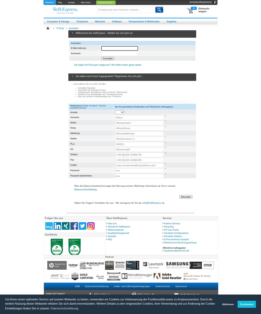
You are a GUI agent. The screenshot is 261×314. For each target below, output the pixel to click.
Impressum (181, 286)
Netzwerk (100, 21)
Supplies (171, 21)
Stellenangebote (116, 230)
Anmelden (74, 28)
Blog (60, 2)
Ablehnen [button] (228, 304)
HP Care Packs (171, 230)
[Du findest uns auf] (74, 226)
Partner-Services (172, 223)
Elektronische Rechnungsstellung (180, 242)
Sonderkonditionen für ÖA (176, 251)
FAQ (110, 239)
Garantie (112, 236)
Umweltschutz (162, 286)
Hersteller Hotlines (173, 236)
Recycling (169, 226)
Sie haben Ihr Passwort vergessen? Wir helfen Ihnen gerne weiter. (108, 65)
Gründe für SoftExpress (119, 226)
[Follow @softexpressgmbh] (82, 226)
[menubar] (87, 2)
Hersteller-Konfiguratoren (176, 233)
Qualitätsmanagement (118, 233)
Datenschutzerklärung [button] (64, 308)
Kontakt (72, 2)
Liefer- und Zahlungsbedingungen (132, 286)
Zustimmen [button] (247, 304)
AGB (77, 286)
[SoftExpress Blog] (49, 226)
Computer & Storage (58, 21)
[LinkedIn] (57, 226)
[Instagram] (91, 226)
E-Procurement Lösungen (176, 239)
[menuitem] (60, 2)
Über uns (112, 223)
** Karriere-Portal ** (106, 2)
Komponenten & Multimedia (144, 21)
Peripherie (82, 21)
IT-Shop (60, 28)
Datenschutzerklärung (85, 189)
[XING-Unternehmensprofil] (66, 226)
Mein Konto (86, 2)
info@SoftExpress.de (153, 203)
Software (117, 21)
